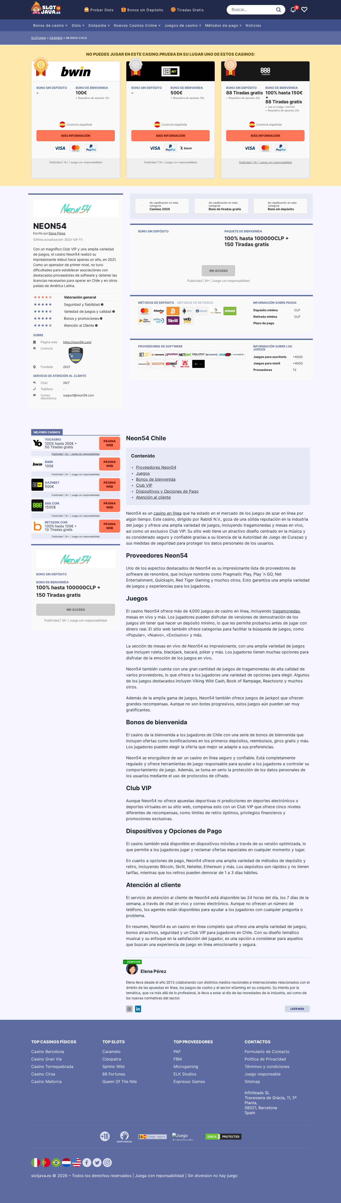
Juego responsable (263, 1073)
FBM (177, 1058)
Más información (75, 136)
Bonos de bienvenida (155, 479)
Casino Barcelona (47, 1051)
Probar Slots (102, 10)
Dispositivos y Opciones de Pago (167, 491)
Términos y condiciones (267, 1066)
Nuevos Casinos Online (135, 25)
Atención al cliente (153, 497)
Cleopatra (111, 1058)
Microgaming (185, 1066)
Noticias (253, 25)
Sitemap (252, 1081)
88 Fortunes (113, 1073)
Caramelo (111, 1051)
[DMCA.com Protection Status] (223, 1136)
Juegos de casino (181, 25)
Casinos (56, 38)
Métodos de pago (221, 25)
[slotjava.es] (46, 9)
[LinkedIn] (138, 1009)
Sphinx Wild (113, 1066)
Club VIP (144, 485)
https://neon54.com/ (77, 342)
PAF (177, 1051)
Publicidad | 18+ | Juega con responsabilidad (265, 162)
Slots (76, 25)
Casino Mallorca (46, 1081)
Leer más (297, 1009)
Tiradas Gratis (190, 10)
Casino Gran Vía (46, 1058)
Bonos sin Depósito (145, 10)
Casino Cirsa (43, 1073)
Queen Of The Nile (119, 1081)
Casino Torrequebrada (52, 1066)
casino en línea (167, 513)
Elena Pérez (57, 233)
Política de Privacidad (265, 1058)
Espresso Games (189, 1081)
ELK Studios (184, 1073)
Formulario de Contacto (267, 1051)
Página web (110, 443)
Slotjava (38, 38)
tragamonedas (286, 610)
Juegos (143, 473)
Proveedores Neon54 (156, 467)
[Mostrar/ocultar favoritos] (304, 9)
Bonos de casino (48, 25)
